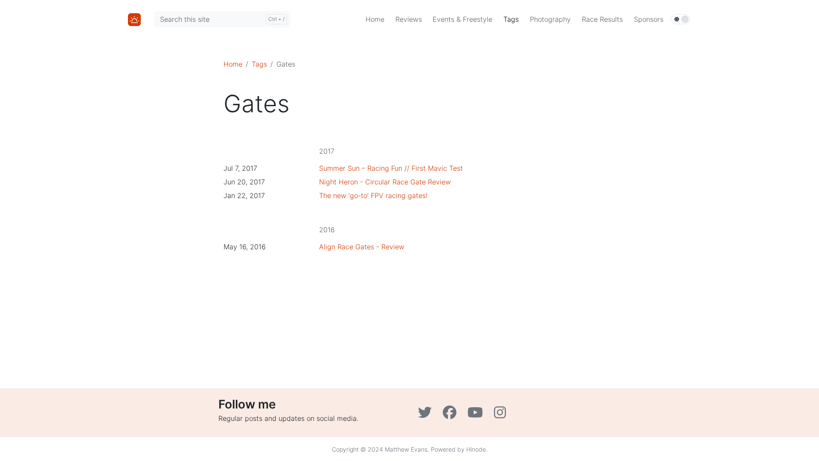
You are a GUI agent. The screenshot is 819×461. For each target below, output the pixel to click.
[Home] (134, 19)
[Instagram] (501, 415)
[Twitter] (427, 415)
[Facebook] (451, 415)
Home (233, 64)
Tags (259, 64)
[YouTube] (477, 415)
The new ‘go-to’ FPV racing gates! (373, 195)
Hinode (476, 449)
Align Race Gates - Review (361, 246)
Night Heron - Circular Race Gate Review (385, 182)
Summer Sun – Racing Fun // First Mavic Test (391, 168)
